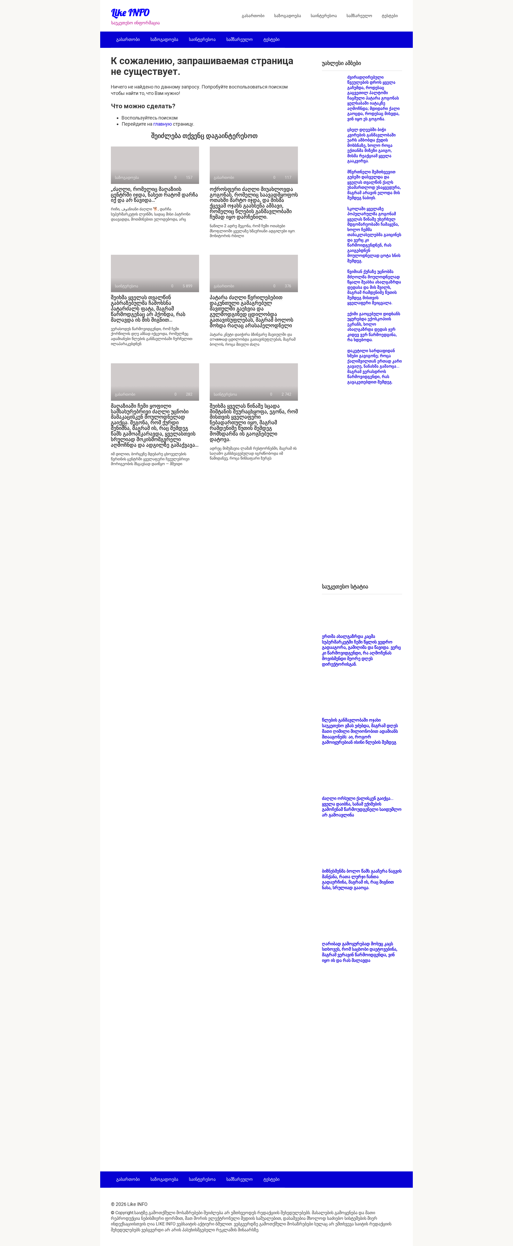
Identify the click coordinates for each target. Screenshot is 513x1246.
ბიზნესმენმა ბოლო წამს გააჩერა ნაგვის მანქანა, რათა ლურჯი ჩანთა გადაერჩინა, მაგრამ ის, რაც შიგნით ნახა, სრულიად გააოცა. (362, 879)
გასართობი (253, 15)
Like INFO (130, 12)
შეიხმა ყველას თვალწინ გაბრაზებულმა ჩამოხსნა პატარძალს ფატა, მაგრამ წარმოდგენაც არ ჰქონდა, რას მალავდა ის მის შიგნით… (148, 308)
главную (162, 124)
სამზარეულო (359, 15)
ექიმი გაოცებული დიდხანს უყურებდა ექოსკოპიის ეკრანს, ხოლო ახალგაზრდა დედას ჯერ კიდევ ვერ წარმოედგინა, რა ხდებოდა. (373, 326)
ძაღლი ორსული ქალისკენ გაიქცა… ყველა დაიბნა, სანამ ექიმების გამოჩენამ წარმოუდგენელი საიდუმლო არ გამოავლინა (362, 806)
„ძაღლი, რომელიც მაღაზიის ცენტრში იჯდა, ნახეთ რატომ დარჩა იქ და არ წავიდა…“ (154, 194)
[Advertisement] (362, 488)
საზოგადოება (287, 15)
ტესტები (390, 15)
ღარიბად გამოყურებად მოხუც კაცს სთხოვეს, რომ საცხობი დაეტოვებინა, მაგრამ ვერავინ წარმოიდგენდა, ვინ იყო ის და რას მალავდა (359, 952)
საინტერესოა (324, 15)
